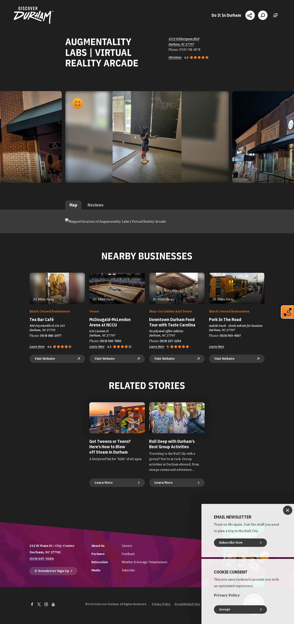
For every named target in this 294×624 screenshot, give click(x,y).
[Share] (250, 15)
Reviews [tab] (95, 205)
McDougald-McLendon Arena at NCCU (110, 322)
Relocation (99, 562)
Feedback (128, 554)
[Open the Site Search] (263, 15)
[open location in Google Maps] (115, 221)
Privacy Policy (161, 604)
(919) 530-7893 (110, 341)
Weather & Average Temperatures (144, 562)
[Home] (33, 15)
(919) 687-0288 (41, 559)
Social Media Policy (187, 604)
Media (96, 570)
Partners (98, 554)
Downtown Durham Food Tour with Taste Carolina (172, 322)
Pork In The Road (225, 319)
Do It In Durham (226, 15)
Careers (127, 546)
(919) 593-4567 (230, 336)
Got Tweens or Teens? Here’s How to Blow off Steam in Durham (110, 447)
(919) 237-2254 (170, 341)
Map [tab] (73, 205)
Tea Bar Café (41, 319)
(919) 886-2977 (50, 336)
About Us (98, 546)
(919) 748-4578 (189, 50)
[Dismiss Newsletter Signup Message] (287, 510)
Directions (175, 57)
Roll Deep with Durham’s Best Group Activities (172, 444)
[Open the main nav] (275, 15)
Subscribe (128, 570)
